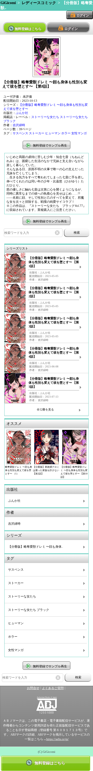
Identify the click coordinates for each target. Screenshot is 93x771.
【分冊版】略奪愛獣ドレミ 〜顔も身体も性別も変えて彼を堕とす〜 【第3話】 (54, 322)
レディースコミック (39, 3)
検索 (77, 232)
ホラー (66, 133)
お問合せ (33, 688)
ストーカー (36, 133)
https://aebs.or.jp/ (57, 739)
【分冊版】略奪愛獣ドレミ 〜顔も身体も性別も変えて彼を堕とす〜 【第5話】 (54, 382)
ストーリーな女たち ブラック (28, 610)
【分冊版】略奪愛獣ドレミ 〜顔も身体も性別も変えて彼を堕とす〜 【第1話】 (54, 262)
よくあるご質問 (53, 688)
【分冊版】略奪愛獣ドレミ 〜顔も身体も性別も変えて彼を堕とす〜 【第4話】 (54, 352)
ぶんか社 (22, 113)
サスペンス (20, 133)
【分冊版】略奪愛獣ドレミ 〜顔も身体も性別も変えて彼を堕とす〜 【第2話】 (54, 292)
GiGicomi (8, 3)
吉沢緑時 (19, 125)
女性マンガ (79, 133)
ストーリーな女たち (45, 117)
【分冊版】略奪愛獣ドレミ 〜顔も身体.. (35, 546)
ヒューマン (53, 133)
